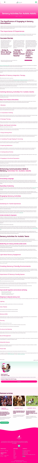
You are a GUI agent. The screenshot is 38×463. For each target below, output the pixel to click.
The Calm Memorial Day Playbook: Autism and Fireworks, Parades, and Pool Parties (31, 412)
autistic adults (21, 212)
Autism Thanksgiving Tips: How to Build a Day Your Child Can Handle (19, 412)
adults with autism (22, 34)
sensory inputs (34, 187)
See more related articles (4, 422)
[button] (4, 2)
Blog (7, 409)
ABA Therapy (3, 409)
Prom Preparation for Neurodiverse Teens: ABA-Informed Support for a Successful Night (5, 413)
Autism (17, 16)
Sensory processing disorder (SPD (4, 65)
